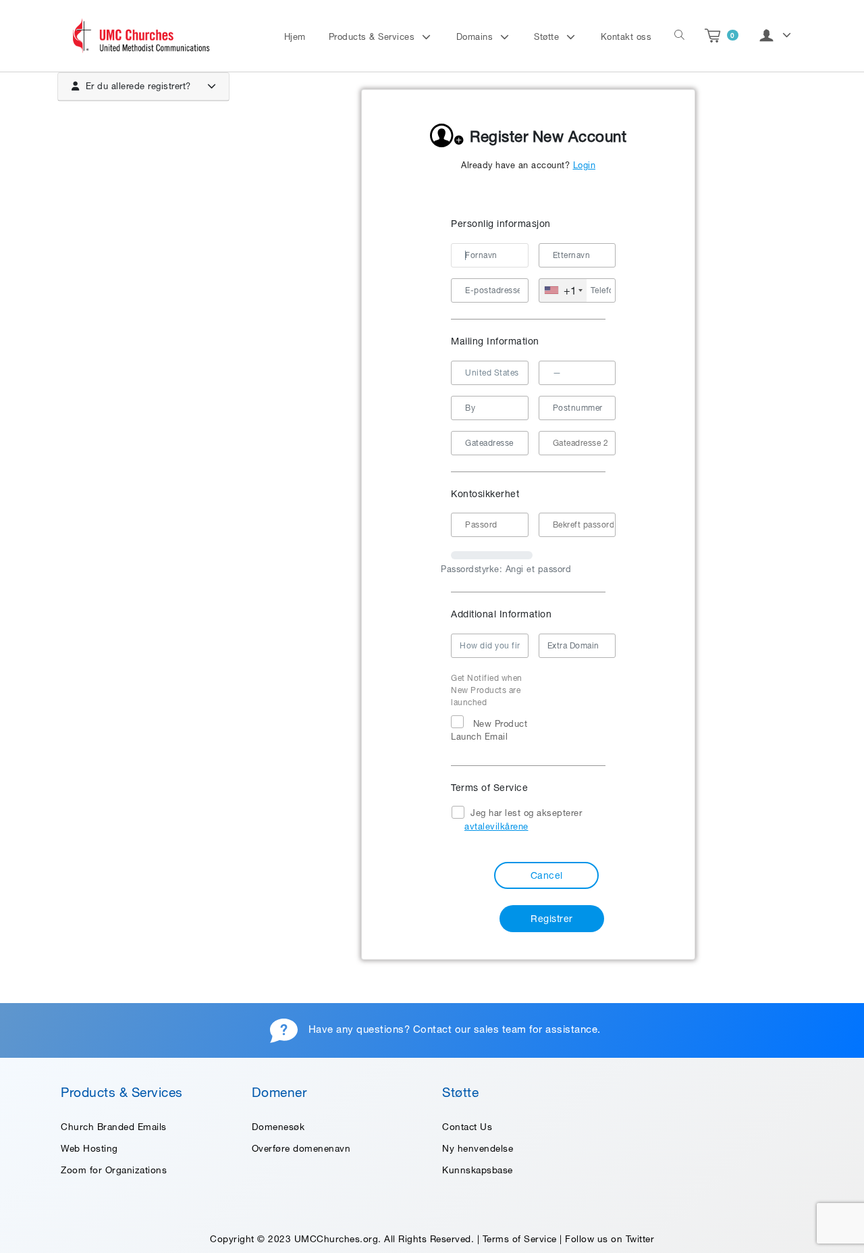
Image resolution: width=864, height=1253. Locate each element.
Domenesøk (278, 1126)
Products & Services (373, 37)
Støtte (548, 37)
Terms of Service (520, 1238)
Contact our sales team (469, 1029)
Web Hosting (89, 1148)
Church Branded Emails (114, 1126)
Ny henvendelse (477, 1148)
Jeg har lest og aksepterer (523, 820)
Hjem (295, 37)
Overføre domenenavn (301, 1148)
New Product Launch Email (489, 730)
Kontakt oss (626, 37)
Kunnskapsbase (477, 1170)
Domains (476, 37)
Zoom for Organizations (114, 1170)
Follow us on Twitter (609, 1238)
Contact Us (467, 1126)
